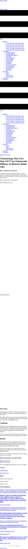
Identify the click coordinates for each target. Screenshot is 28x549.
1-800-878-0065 (3, 3)
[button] (5, 460)
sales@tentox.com (4, 6)
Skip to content (3, 0)
